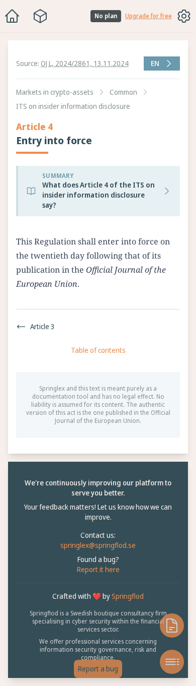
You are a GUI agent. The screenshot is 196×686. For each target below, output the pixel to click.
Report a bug (95, 668)
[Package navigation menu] (40, 16)
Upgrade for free (148, 16)
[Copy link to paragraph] (184, 241)
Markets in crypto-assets (54, 92)
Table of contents (95, 350)
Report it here (95, 569)
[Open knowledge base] (167, 625)
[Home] (12, 16)
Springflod (125, 596)
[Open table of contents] (167, 662)
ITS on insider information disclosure (73, 106)
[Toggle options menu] (184, 16)
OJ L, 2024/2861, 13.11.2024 (85, 63)
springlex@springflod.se (95, 545)
